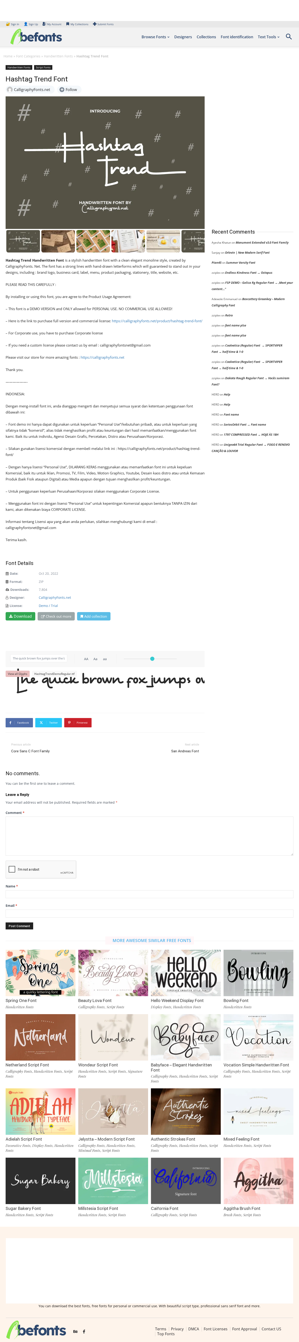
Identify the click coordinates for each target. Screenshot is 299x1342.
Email (11, 905)
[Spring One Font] (40, 973)
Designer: (17, 597)
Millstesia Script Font (98, 1208)
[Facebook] (84, 1331)
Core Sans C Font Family (30, 751)
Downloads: (19, 589)
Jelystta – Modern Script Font (106, 1139)
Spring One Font (21, 1000)
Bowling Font (236, 1000)
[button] (288, 38)
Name (12, 886)
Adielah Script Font (24, 1139)
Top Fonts (166, 1334)
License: (16, 605)
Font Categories (28, 56)
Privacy (177, 1329)
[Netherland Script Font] (40, 1037)
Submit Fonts (105, 24)
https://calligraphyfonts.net (102, 357)
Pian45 (216, 262)
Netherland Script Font (27, 1064)
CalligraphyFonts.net (55, 597)
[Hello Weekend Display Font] (186, 973)
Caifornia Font (164, 1208)
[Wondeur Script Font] (113, 1037)
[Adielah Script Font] (40, 1111)
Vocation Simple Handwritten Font (256, 1064)
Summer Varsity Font (240, 262)
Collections (206, 36)
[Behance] (75, 1331)
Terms (160, 1329)
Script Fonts (43, 67)
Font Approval (244, 1329)
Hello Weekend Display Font (177, 1000)
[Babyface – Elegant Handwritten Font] (186, 1037)
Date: (14, 573)
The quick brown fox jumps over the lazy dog (107, 688)
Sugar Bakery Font (23, 1208)
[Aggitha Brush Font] (258, 1181)
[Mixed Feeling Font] (258, 1111)
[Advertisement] (247, 142)
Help (227, 394)
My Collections (79, 24)
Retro (229, 315)
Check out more (58, 616)
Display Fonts (161, 1007)
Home (8, 56)
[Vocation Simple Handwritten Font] (258, 1037)
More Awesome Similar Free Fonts (152, 940)
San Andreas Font (185, 751)
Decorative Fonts (18, 1145)
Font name (231, 414)
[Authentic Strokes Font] (186, 1111)
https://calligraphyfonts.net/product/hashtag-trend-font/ (157, 321)
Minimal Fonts (89, 1150)
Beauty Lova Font (95, 1000)
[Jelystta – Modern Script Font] (113, 1111)
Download (23, 616)
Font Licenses (216, 1329)
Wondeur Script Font (98, 1064)
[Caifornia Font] (186, 1181)
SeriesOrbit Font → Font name (245, 424)
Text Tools (267, 36)
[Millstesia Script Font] (113, 1181)
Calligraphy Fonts (91, 1007)
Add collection (95, 616)
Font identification (237, 36)
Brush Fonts (232, 1214)
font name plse (235, 325)
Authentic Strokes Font (173, 1139)
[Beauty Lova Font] (113, 973)
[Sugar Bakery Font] (40, 1181)
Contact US (271, 1329)
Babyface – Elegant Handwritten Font (181, 1067)
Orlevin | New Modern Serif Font (247, 252)
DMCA (193, 1329)
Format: (16, 581)
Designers (183, 36)
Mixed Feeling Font (242, 1139)
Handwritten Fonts (58, 56)
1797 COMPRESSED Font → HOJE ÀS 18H (251, 434)
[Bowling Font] (258, 973)
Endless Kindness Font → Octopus (248, 272)
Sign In (13, 24)
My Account (54, 24)
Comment (15, 812)
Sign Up (31, 24)
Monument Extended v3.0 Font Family (262, 242)
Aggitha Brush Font (242, 1208)
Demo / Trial (48, 605)
